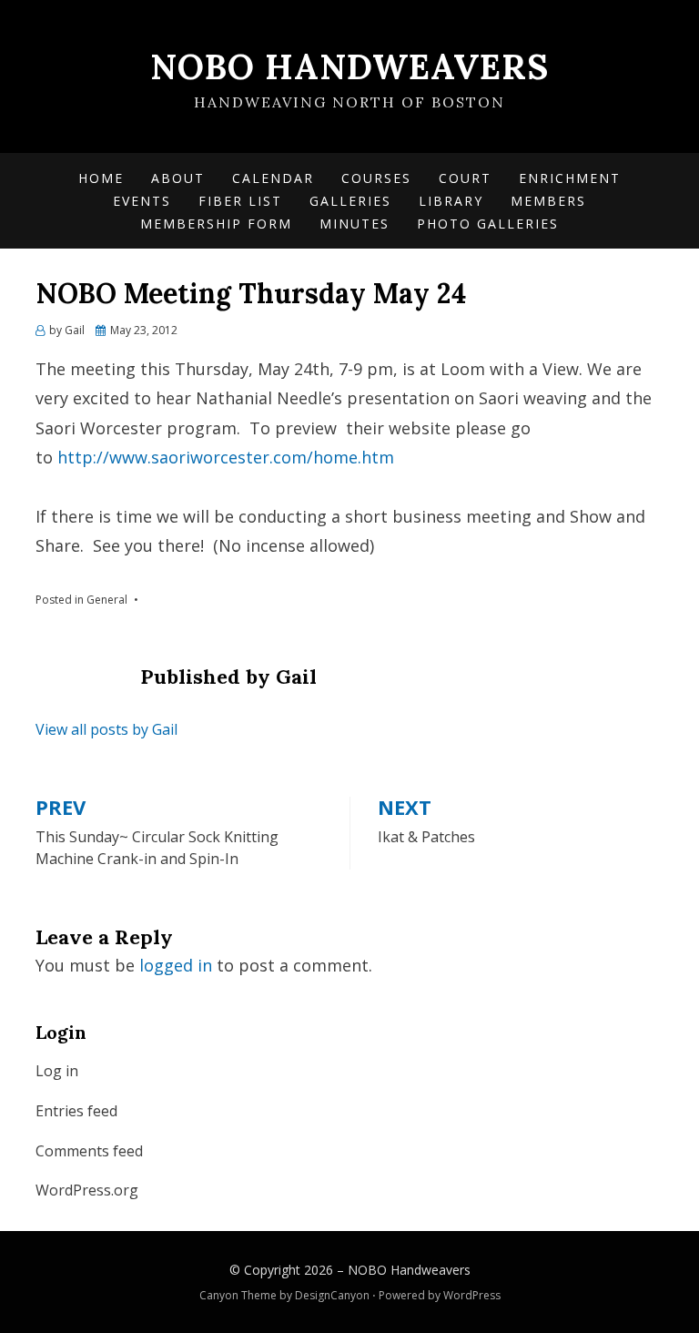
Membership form (216, 223)
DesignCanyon (332, 1295)
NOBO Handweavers (349, 66)
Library (451, 200)
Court (465, 178)
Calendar (273, 178)
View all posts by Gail (106, 729)
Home (101, 178)
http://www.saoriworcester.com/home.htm (225, 457)
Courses (376, 178)
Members (548, 200)
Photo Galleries (488, 223)
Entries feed (76, 1111)
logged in (175, 965)
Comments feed (89, 1151)
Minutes (354, 223)
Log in (56, 1071)
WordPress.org (86, 1190)
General (106, 599)
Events (142, 200)
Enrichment (570, 178)
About (178, 178)
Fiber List (240, 200)
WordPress (472, 1295)
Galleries (350, 200)
